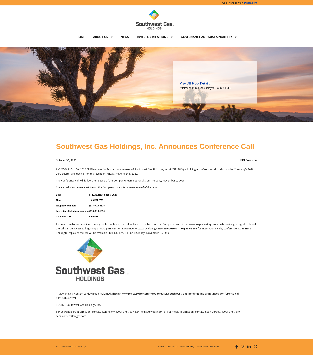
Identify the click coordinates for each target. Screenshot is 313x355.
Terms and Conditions (208, 346)
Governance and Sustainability (207, 37)
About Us (101, 37)
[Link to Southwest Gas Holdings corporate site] (155, 19)
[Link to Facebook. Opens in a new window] (236, 346)
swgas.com (250, 2)
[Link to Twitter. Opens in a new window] (255, 346)
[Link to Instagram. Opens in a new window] (242, 346)
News (125, 37)
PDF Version (248, 160)
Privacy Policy (187, 346)
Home (80, 37)
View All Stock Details (195, 83)
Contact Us (172, 346)
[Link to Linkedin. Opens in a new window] (249, 346)
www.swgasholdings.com (143, 187)
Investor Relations (153, 37)
